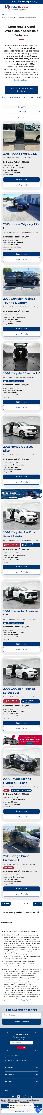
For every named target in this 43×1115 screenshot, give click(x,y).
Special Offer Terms (24, 1001)
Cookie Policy (13, 1102)
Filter (21, 107)
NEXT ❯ (37, 904)
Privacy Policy (25, 1102)
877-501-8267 (13, 1056)
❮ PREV (5, 904)
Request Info (22, 179)
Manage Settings (21, 1111)
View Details (22, 185)
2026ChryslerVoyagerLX (21, 373)
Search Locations (21, 1022)
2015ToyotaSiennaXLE (20, 153)
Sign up (21, 1047)
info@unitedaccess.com (17, 1060)
